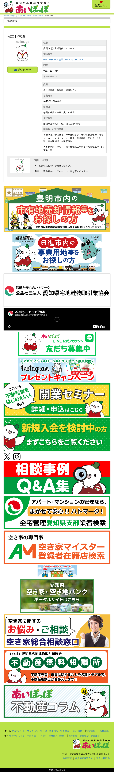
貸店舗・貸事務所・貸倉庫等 (54, 731)
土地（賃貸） (77, 731)
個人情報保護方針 (84, 758)
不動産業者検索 (27, 16)
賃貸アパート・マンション (25, 731)
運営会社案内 (103, 758)
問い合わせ (24, 69)
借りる (7, 731)
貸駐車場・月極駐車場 (97, 731)
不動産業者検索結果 (38, 16)
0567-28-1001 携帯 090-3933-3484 (63, 59)
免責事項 (67, 758)
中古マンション (17, 735)
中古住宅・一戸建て (37, 735)
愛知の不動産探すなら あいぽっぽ (13, 16)
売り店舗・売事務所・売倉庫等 (84, 735)
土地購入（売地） (58, 735)
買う (6, 735)
